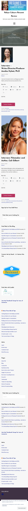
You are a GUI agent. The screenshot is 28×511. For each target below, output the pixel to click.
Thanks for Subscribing (6, 381)
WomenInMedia (4, 111)
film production (19, 200)
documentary (17, 109)
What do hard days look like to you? (9, 331)
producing (22, 109)
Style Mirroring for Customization (8, 235)
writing (11, 202)
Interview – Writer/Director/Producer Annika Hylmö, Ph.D (13, 68)
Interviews (7, 108)
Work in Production (5, 384)
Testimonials (4, 379)
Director (12, 109)
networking (3, 202)
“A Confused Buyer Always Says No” (9, 248)
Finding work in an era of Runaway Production (11, 238)
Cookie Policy (4, 505)
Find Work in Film (5, 367)
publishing (8, 202)
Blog (2, 363)
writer (9, 111)
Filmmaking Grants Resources (7, 246)
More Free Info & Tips (9, 310)
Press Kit (3, 377)
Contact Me (4, 365)
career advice (8, 109)
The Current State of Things (7, 336)
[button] (14, 23)
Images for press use (6, 372)
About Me (3, 361)
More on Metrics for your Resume (8, 233)
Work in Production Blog (6, 386)
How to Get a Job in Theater (7, 370)
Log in (2, 345)
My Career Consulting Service (7, 374)
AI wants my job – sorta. (6, 333)
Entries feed (4, 347)
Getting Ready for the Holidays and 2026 (10, 229)
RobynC (3, 75)
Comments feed (4, 349)
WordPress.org (4, 352)
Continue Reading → (8, 104)
